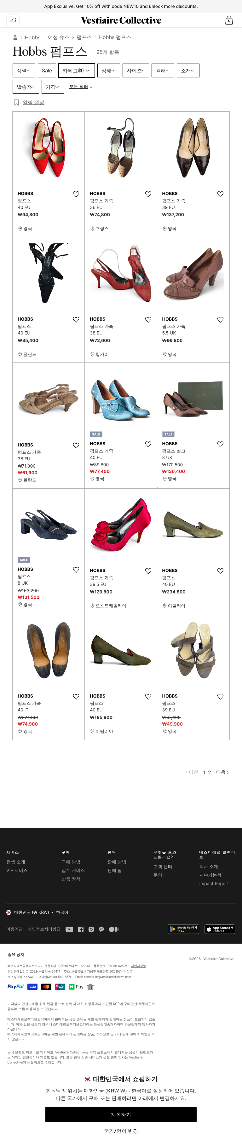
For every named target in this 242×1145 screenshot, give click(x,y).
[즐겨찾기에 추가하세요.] (76, 194)
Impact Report (214, 883)
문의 (157, 875)
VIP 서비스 (17, 870)
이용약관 (14, 929)
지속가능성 (210, 875)
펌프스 (84, 37)
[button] (229, 20)
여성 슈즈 (59, 37)
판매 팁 (114, 870)
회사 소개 (208, 866)
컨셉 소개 (15, 862)
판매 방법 (116, 862)
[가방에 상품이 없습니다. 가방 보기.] (229, 20)
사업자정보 (138, 966)
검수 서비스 (73, 870)
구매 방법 (71, 862)
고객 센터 (162, 866)
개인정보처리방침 (44, 929)
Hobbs (33, 37)
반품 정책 (71, 879)
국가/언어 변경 (121, 1131)
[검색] (13, 20)
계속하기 (121, 1114)
